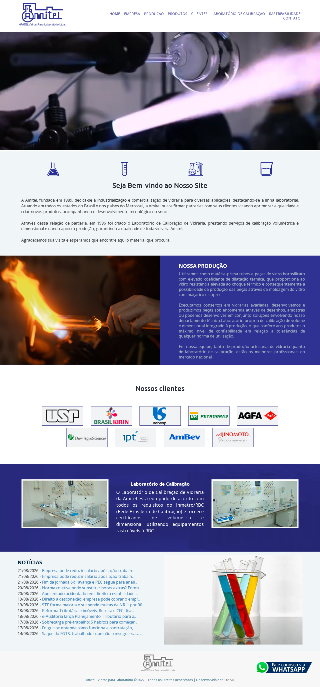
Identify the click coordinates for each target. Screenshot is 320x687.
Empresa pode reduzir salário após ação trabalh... (88, 570)
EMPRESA (132, 13)
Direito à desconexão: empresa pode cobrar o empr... (91, 599)
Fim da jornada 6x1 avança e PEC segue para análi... (89, 582)
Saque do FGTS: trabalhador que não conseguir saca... (92, 633)
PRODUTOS (177, 13)
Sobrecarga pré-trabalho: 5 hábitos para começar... (89, 622)
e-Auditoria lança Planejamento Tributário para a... (89, 616)
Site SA (229, 680)
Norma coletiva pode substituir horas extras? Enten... (91, 588)
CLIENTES (199, 13)
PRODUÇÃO (154, 13)
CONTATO (291, 18)
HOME (115, 13)
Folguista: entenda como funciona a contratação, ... (89, 628)
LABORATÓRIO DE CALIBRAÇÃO (238, 13)
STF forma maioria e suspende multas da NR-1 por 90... (93, 605)
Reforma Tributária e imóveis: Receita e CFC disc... (88, 610)
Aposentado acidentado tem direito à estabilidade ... (90, 593)
